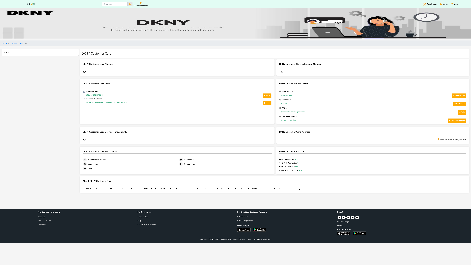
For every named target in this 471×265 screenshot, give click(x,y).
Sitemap (340, 226)
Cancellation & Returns (146, 225)
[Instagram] (348, 218)
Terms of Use (142, 217)
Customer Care (16, 43)
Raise (432, 4)
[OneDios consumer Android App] (359, 233)
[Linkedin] (352, 218)
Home (4, 43)
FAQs (462, 112)
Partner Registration (245, 221)
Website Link (459, 95)
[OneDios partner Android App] (259, 229)
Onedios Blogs (343, 222)
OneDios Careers (44, 221)
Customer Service (457, 120)
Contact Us (460, 104)
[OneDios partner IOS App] (245, 229)
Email (267, 95)
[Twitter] (344, 218)
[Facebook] (339, 218)
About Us (41, 217)
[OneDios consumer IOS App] (344, 233)
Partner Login (242, 216)
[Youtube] (357, 218)
